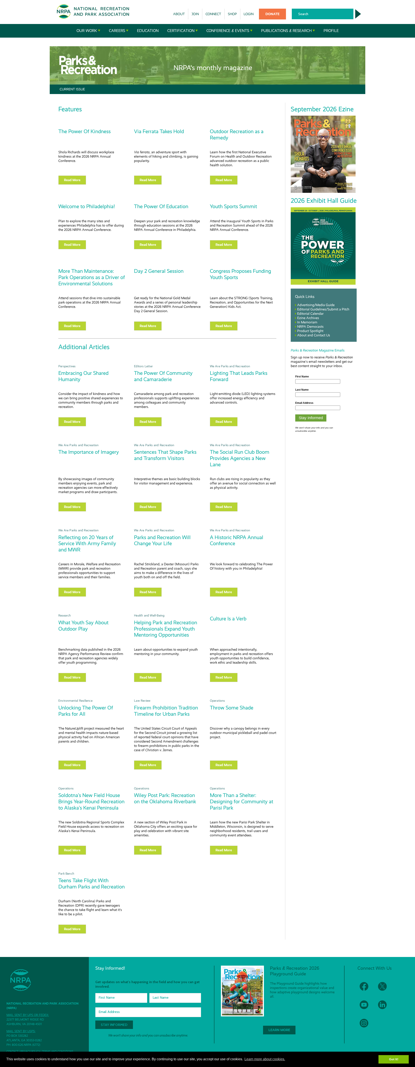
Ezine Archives (308, 318)
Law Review (142, 700)
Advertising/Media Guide (316, 305)
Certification (181, 31)
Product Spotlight (310, 331)
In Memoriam (307, 322)
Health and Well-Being (149, 615)
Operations (217, 700)
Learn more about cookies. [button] (264, 1059)
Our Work (87, 31)
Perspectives (66, 366)
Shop (232, 14)
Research (64, 615)
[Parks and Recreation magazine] (323, 192)
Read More (72, 180)
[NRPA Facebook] (367, 989)
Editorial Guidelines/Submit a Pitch (323, 309)
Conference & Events (227, 31)
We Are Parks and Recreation (230, 366)
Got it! (393, 1059)
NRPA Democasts (310, 326)
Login (249, 14)
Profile (331, 31)
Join (195, 14)
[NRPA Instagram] (367, 1026)
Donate (272, 14)
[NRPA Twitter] (385, 989)
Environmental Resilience (75, 700)
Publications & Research (286, 31)
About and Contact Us (313, 335)
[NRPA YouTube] (367, 1007)
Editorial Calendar (310, 313)
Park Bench (66, 873)
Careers (117, 31)
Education (148, 31)
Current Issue (72, 89)
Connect (213, 14)
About (179, 14)
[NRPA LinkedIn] (385, 1007)
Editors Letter (143, 366)
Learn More (279, 1030)
